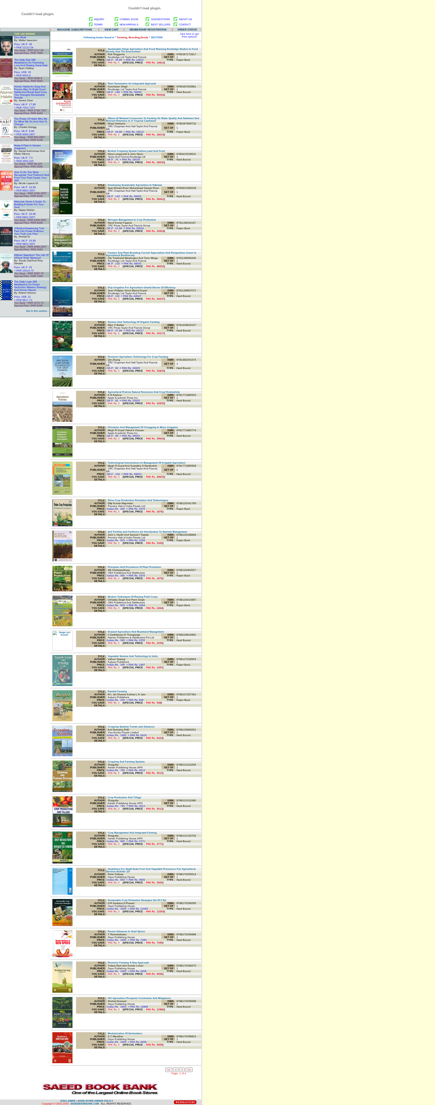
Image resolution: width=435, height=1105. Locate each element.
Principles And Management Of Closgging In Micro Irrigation (142, 427)
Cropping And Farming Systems (125, 762)
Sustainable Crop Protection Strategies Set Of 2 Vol (136, 900)
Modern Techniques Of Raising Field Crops (132, 597)
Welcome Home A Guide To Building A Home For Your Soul (30, 204)
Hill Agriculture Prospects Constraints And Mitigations (138, 998)
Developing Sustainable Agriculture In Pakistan (134, 185)
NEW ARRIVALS (129, 24)
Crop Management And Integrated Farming (131, 833)
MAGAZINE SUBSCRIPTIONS (74, 29)
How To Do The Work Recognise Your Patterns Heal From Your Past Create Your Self (31, 176)
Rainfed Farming (116, 691)
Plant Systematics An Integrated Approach (131, 83)
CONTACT (185, 24)
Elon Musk (20, 37)
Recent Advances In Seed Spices (125, 931)
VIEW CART (111, 29)
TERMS (98, 24)
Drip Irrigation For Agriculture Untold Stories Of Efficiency (140, 287)
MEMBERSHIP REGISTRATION (148, 29)
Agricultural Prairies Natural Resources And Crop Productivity (143, 392)
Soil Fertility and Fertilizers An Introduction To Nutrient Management (146, 532)
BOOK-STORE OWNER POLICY (95, 1101)
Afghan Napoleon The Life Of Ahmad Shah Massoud (31, 256)
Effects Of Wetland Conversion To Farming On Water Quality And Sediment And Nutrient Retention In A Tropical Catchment (152, 119)
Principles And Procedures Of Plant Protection (133, 567)
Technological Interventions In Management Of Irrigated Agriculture (146, 463)
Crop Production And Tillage (123, 797)
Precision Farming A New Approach (127, 962)
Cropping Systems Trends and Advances (130, 727)
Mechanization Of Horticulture (124, 1033)
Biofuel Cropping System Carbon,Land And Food (135, 151)
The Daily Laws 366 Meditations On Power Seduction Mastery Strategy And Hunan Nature (30, 285)
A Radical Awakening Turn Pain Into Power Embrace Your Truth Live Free (29, 231)
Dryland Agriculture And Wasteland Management (135, 632)
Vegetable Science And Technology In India (132, 656)
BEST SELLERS (160, 24)
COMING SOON (129, 19)
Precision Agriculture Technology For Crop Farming (137, 357)
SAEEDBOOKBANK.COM (84, 1103)
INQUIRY (99, 19)
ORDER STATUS (187, 29)
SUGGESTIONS (160, 19)
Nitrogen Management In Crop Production (131, 220)
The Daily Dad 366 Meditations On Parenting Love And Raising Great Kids (31, 62)
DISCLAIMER (68, 1101)
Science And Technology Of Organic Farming (133, 322)
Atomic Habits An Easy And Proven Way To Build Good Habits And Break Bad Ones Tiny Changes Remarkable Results (30, 92)
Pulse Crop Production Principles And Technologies (137, 500)
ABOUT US (185, 19)
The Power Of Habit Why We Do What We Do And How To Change (30, 121)
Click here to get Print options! (189, 35)
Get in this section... (37, 311)
